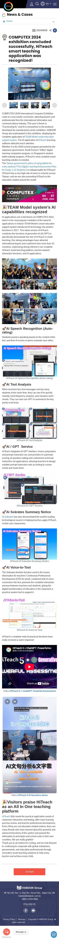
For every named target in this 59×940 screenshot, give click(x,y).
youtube (33, 910)
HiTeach (42, 140)
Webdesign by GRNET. (37, 922)
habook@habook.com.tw (29, 896)
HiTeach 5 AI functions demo (33, 795)
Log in (32, 4)
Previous (4, 105)
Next (54, 105)
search (37, 3)
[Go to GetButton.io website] (6, 937)
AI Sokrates (7, 517)
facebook (55, 30)
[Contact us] (54, 934)
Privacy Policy (9, 919)
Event (9, 21)
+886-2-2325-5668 (29, 899)
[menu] (55, 4)
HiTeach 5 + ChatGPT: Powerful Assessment (33, 691)
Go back (30, 871)
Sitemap (21, 919)
